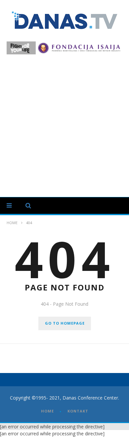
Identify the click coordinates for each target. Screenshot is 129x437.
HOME (47, 410)
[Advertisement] (64, 122)
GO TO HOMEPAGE (65, 323)
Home (12, 222)
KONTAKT (77, 410)
